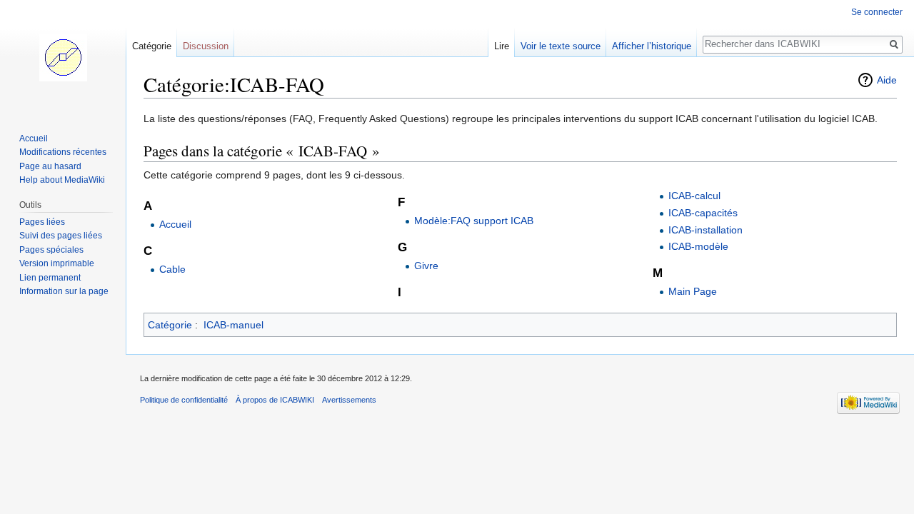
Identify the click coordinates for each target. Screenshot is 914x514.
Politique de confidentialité (184, 399)
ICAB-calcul (694, 195)
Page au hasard (50, 166)
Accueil (175, 224)
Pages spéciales (51, 250)
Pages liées (42, 222)
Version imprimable (56, 263)
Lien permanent (50, 278)
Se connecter (877, 12)
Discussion (205, 46)
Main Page (692, 291)
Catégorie (170, 325)
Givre (426, 265)
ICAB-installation (705, 230)
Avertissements (349, 399)
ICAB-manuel (233, 325)
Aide (887, 80)
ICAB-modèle (698, 246)
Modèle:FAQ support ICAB (473, 220)
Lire (501, 46)
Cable (172, 269)
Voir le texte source (561, 46)
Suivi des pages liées (60, 236)
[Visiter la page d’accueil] (63, 57)
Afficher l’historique (651, 46)
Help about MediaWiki (62, 180)
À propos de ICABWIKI (275, 399)
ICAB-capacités (703, 212)
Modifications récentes (62, 152)
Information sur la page (64, 291)
